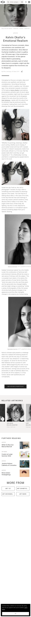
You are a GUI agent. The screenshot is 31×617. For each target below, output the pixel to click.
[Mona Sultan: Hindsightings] (24, 473)
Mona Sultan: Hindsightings (6, 474)
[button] (29, 2)
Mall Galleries (6, 100)
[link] (22, 2)
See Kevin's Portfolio (15, 386)
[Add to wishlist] (21, 419)
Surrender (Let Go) (13, 349)
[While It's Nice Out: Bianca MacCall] (24, 445)
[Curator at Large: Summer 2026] (24, 454)
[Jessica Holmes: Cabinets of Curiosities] (24, 464)
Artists (21, 28)
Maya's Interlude (12, 266)
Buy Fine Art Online (7, 28)
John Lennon (10, 423)
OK (15, 613)
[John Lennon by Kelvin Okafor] (15, 413)
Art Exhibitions (23, 488)
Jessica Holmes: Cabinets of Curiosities (9, 464)
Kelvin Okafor (15, 90)
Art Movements (8, 494)
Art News (4, 451)
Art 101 (8, 488)
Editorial (15, 28)
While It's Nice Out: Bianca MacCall (8, 446)
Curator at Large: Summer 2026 (7, 455)
